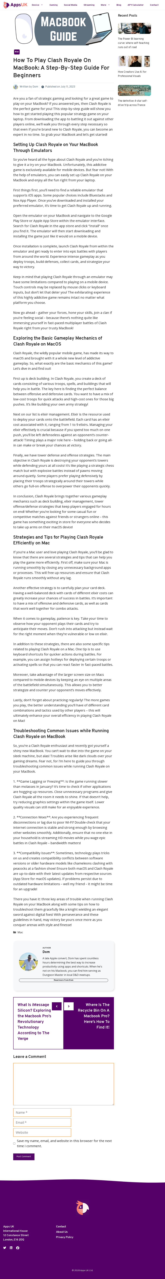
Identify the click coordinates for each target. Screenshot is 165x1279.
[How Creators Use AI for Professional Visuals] (134, 64)
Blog (118, 5)
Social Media (70, 5)
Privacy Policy (64, 1237)
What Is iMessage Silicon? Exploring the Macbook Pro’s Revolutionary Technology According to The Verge (34, 1021)
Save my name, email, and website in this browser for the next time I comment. (64, 1143)
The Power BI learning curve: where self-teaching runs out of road (133, 43)
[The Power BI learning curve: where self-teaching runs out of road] (134, 31)
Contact (154, 5)
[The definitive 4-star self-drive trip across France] (134, 93)
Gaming (53, 5)
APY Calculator (136, 5)
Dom (35, 86)
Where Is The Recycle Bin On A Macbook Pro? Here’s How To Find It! (94, 1016)
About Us (62, 1232)
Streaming (89, 5)
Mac (17, 52)
